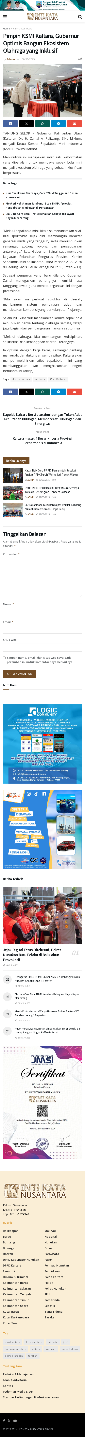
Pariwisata (51, 1254)
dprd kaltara (12, 1342)
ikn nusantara (21, 379)
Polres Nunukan (55, 1288)
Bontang (9, 1242)
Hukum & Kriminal (15, 1277)
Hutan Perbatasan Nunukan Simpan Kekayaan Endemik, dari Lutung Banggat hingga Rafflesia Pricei (48, 1030)
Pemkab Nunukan (56, 1265)
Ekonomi (9, 1271)
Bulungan (9, 1248)
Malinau (50, 1231)
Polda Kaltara (53, 1277)
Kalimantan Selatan (17, 1288)
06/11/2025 (28, 59)
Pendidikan (52, 1271)
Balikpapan (11, 1231)
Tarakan (50, 1317)
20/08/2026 (44, 479)
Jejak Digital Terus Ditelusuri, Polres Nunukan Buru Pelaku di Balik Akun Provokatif (32, 954)
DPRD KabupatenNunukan (21, 1260)
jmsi (65, 1342)
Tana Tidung (53, 1311)
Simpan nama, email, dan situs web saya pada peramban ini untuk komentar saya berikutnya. (40, 660)
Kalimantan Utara (22, 28)
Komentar (11, 554)
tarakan (33, 1355)
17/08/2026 (44, 497)
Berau (7, 1236)
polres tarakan (14, 1355)
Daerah (8, 1254)
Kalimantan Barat (15, 1283)
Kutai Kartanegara (16, 1317)
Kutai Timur (11, 1323)
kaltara (36, 1348)
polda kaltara (70, 1348)
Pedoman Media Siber (18, 1391)
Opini (48, 1248)
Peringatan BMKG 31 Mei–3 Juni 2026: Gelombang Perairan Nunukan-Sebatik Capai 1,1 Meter (47, 979)
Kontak (8, 1386)
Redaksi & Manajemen (18, 1374)
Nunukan (50, 1242)
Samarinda (52, 1300)
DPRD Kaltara (12, 1265)
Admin (11, 59)
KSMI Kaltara (58, 379)
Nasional (50, 1236)
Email (8, 622)
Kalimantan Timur (16, 1300)
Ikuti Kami (10, 685)
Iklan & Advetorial (15, 1380)
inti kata (40, 379)
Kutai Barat (11, 1311)
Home (6, 28)
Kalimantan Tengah (17, 1294)
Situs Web (10, 640)
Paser (48, 1260)
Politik (48, 1283)
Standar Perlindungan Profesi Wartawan (31, 1397)
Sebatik (49, 1306)
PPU (47, 1294)
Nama (8, 604)
